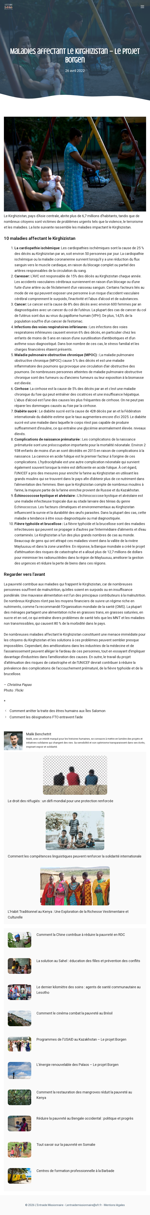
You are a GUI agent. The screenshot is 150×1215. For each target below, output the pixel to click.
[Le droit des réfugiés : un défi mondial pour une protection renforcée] (75, 792)
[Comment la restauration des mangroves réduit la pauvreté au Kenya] (19, 1102)
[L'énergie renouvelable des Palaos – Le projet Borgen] (19, 1076)
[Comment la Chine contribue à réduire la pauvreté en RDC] (19, 945)
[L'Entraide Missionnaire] (8, 7)
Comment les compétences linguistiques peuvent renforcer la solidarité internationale (74, 856)
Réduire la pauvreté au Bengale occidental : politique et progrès (85, 1118)
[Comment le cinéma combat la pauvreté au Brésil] (19, 1023)
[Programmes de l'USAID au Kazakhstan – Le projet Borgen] (19, 1048)
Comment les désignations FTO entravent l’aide (46, 717)
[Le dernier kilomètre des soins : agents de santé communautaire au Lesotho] (19, 997)
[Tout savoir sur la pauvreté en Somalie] (19, 1154)
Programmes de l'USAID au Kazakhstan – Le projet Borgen (81, 1039)
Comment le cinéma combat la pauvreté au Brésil (74, 1013)
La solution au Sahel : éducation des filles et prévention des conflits (88, 961)
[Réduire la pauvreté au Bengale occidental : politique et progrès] (19, 1128)
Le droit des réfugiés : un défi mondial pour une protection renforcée (60, 801)
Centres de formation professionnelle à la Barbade (75, 1171)
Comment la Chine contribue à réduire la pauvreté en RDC (81, 935)
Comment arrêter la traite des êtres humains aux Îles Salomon (57, 711)
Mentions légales (114, 1205)
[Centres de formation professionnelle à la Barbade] (19, 1181)
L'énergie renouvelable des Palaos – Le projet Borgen (78, 1065)
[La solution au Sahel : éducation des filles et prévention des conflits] (19, 971)
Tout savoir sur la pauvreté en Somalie (66, 1144)
